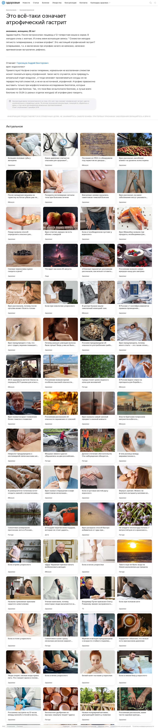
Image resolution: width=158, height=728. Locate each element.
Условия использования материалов (83, 726)
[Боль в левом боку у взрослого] (134, 667)
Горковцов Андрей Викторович (32, 63)
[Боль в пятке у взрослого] (60, 667)
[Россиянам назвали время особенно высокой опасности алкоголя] (60, 372)
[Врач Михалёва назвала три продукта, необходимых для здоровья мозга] (134, 224)
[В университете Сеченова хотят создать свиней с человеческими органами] (23, 483)
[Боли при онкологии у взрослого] (60, 298)
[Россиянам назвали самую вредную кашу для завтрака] (134, 261)
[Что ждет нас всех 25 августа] (60, 261)
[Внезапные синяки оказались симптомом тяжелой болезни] (97, 187)
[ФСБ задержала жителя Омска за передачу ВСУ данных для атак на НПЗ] (23, 372)
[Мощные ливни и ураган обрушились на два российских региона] (60, 446)
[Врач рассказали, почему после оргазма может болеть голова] (23, 298)
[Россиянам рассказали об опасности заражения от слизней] (60, 409)
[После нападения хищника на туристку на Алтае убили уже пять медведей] (23, 187)
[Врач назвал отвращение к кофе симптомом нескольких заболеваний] (60, 483)
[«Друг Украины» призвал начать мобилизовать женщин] (60, 557)
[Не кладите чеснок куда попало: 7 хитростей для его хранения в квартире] (134, 520)
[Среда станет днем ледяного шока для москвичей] (97, 372)
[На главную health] (12, 3)
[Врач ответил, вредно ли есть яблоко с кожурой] (60, 224)
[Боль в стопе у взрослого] (23, 630)
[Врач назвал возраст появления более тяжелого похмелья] (23, 409)
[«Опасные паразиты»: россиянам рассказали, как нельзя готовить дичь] (97, 261)
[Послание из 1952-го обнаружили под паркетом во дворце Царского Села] (97, 150)
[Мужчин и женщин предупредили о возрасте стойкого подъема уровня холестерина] (97, 630)
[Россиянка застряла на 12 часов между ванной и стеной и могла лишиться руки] (23, 704)
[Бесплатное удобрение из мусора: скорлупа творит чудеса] (60, 704)
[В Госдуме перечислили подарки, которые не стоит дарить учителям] (60, 520)
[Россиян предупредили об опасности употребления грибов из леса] (97, 335)
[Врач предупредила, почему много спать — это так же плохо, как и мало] (134, 335)
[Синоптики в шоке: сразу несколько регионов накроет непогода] (60, 630)
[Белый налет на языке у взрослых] (97, 667)
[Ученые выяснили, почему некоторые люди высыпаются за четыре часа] (60, 593)
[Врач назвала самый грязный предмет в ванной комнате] (97, 409)
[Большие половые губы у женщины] (23, 150)
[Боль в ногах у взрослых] (97, 557)
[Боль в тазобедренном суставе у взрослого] (97, 224)
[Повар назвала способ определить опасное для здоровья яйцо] (23, 224)
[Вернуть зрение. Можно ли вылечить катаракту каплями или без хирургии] (134, 483)
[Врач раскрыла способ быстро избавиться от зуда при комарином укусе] (97, 520)
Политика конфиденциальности (143, 726)
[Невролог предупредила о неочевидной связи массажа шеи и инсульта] (23, 446)
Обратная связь (103, 726)
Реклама (20, 726)
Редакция (66, 726)
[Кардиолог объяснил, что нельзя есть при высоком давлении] (134, 630)
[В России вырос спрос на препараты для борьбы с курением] (134, 372)
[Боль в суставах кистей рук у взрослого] (97, 483)
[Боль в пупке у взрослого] (23, 557)
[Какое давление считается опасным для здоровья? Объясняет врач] (60, 150)
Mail (3, 726)
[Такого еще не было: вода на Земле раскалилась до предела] (134, 557)
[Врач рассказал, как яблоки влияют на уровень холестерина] (134, 150)
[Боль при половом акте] (134, 593)
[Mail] (3, 3)
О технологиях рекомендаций (121, 726)
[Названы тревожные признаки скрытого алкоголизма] (23, 593)
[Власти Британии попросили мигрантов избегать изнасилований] (134, 409)
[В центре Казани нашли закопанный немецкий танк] (97, 298)
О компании (11, 726)
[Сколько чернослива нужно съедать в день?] (23, 261)
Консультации (11, 10)
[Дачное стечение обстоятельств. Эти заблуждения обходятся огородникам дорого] (97, 446)
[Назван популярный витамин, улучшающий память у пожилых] (97, 704)
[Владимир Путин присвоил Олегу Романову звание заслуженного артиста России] (97, 593)
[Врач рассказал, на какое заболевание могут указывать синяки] (134, 187)
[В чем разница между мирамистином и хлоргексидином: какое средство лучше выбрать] (134, 446)
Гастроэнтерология (27, 10)
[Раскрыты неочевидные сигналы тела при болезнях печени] (60, 187)
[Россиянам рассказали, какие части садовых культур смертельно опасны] (134, 704)
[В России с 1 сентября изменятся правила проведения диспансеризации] (134, 298)
